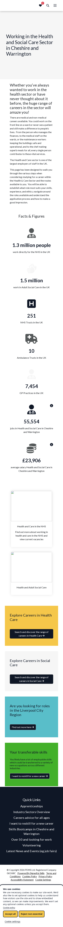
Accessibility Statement (22, 880)
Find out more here (22, 727)
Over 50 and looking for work (31, 839)
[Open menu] (55, 5)
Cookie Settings (43, 880)
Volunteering (31, 845)
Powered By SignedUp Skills (30, 873)
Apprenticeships (31, 806)
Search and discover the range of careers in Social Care (31, 679)
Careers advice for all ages (31, 817)
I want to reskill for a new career (29, 776)
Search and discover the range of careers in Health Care (31, 633)
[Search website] (48, 5)
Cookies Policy (29, 876)
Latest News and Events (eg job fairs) (31, 851)
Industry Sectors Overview (31, 812)
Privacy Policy (45, 876)
